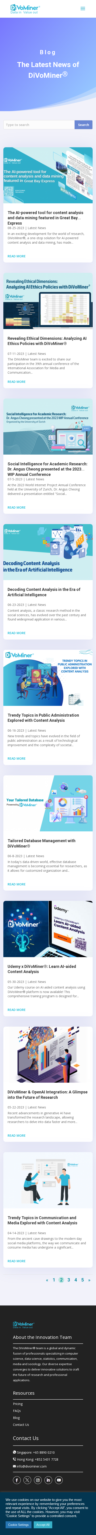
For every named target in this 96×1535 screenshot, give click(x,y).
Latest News (37, 228)
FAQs (17, 1411)
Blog (16, 1418)
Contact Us (21, 1424)
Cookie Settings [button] (18, 1524)
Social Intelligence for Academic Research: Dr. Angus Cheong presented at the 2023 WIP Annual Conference (48, 469)
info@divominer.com (30, 1466)
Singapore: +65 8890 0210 (36, 1452)
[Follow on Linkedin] (48, 1480)
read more (17, 256)
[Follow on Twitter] (27, 1480)
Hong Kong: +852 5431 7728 (37, 1459)
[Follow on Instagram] (38, 1480)
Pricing (18, 1404)
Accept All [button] (43, 1524)
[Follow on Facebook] (17, 1480)
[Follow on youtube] (59, 1480)
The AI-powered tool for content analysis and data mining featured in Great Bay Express (45, 217)
